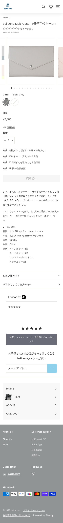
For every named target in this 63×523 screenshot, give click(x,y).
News (5, 444)
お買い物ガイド (39, 439)
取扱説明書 (37, 450)
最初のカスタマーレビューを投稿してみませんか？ (31, 339)
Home (5, 18)
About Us (7, 439)
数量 (5, 133)
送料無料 (11, 127)
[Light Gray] (6, 102)
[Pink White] (14, 102)
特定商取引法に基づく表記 (16, 515)
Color (13, 94)
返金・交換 (37, 444)
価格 (5, 112)
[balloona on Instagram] (33, 474)
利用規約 (36, 455)
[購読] (52, 368)
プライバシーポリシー (34, 510)
